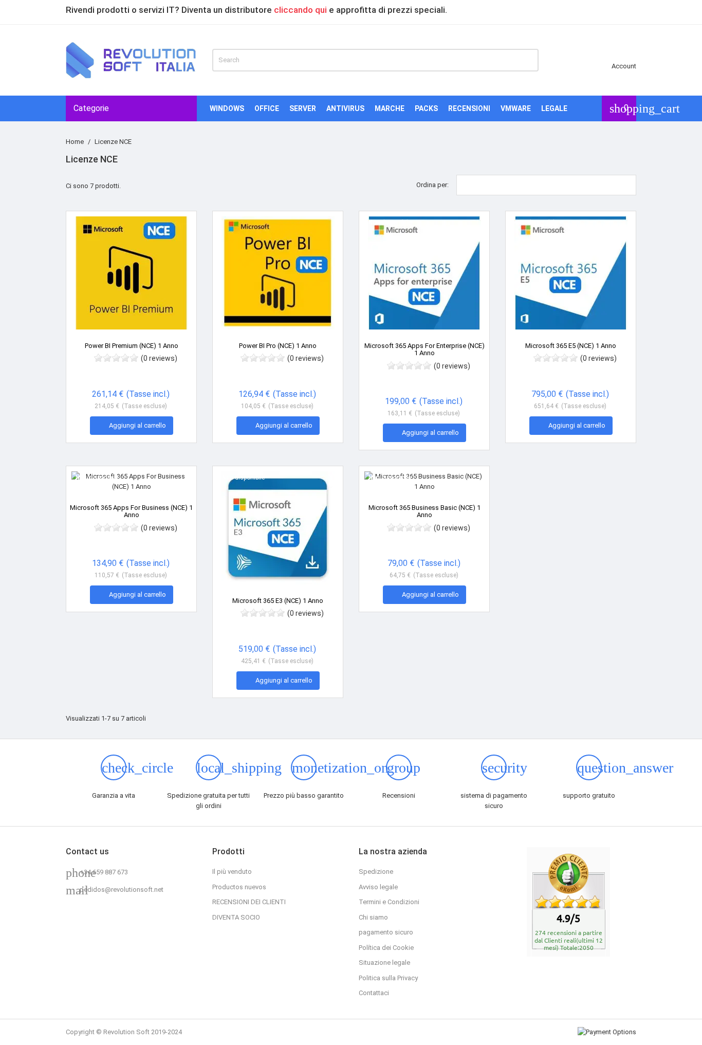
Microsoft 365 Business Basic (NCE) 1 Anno (424, 511)
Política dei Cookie (386, 947)
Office (266, 108)
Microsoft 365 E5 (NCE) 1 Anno (570, 346)
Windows (227, 108)
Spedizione (376, 871)
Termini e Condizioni (389, 902)
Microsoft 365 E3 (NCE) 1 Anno (277, 600)
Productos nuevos (239, 887)
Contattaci (374, 993)
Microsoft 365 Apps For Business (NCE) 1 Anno (131, 511)
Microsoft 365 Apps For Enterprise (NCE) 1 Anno (424, 349)
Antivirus (345, 108)
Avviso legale (378, 887)
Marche (389, 108)
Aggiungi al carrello (132, 425)
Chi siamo (373, 917)
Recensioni (469, 108)
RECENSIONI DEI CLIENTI (249, 902)
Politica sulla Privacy (388, 978)
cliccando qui (300, 10)
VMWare (516, 108)
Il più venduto (232, 871)
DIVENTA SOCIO (236, 917)
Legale (554, 108)
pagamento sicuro (386, 932)
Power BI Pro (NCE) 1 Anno (278, 346)
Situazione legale (384, 962)
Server (302, 108)
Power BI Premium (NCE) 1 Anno (131, 346)
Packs (426, 108)
